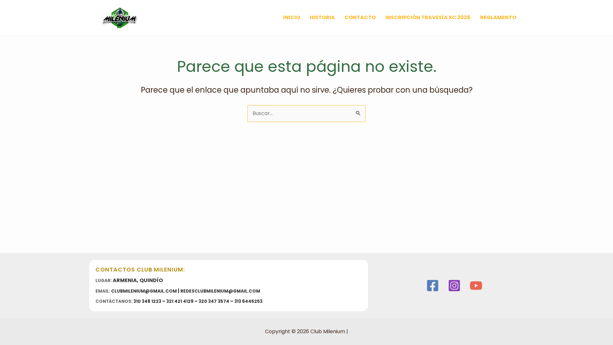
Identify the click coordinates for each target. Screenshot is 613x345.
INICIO (291, 17)
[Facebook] (432, 285)
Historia (322, 17)
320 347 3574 (214, 301)
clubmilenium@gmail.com (144, 291)
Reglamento (498, 17)
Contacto (360, 17)
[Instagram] (454, 285)
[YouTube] (476, 285)
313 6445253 (248, 301)
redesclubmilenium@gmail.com (220, 291)
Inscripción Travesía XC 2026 (428, 17)
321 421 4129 (179, 301)
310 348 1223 (147, 301)
